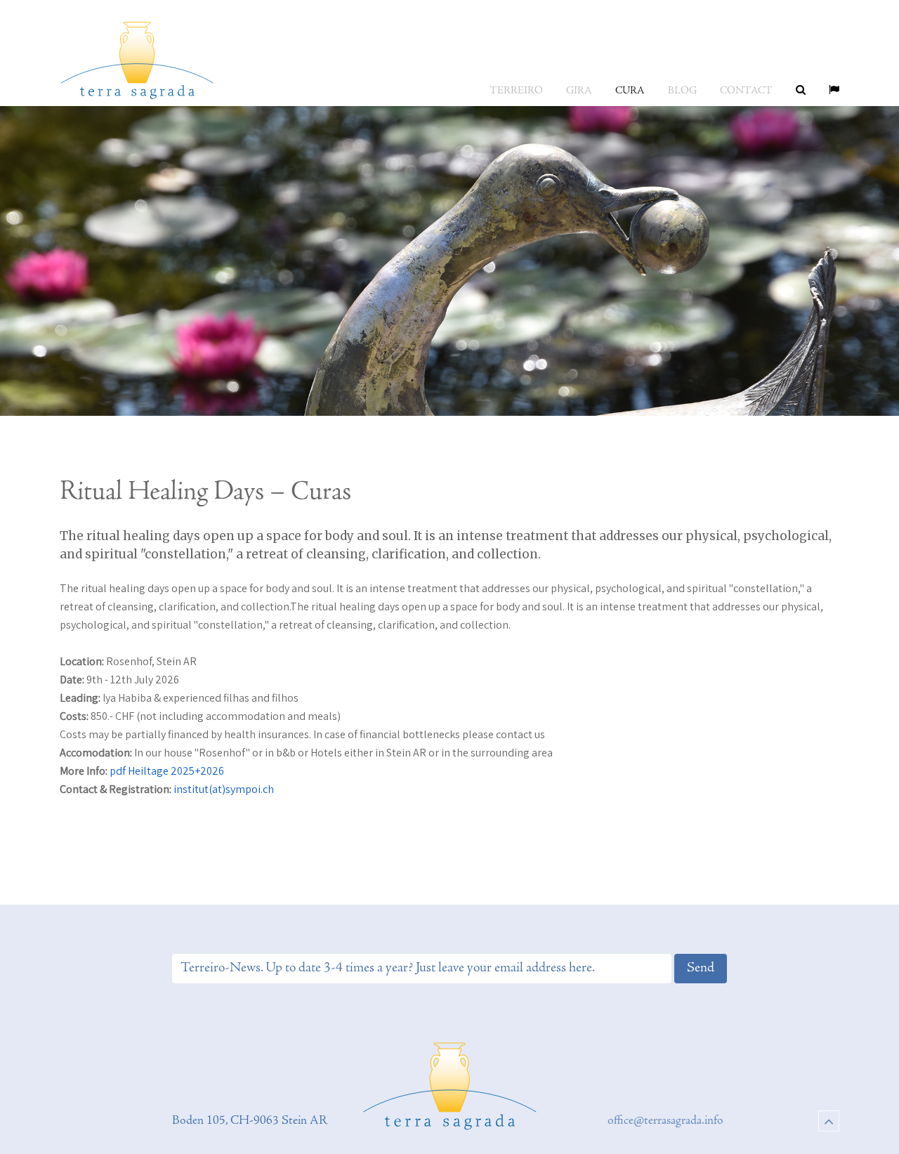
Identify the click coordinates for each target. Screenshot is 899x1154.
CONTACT (746, 91)
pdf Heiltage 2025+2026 (167, 770)
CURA (630, 91)
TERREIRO (516, 91)
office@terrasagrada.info (665, 1121)
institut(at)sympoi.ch (223, 789)
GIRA (579, 91)
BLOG (682, 91)
